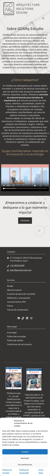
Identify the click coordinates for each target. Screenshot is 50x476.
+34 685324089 (17, 266)
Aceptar (25, 452)
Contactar (25, 220)
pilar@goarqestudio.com (21, 270)
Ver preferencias (25, 464)
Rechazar (25, 458)
